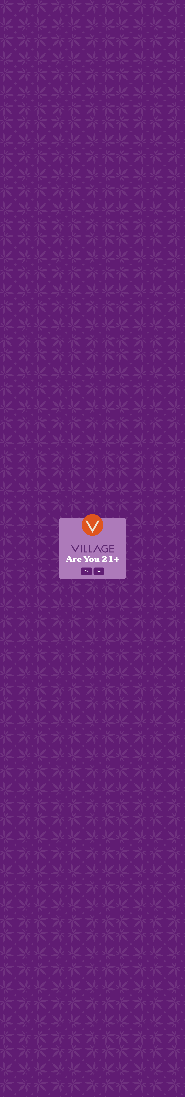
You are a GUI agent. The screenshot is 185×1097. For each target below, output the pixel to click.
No (99, 571)
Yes (86, 571)
